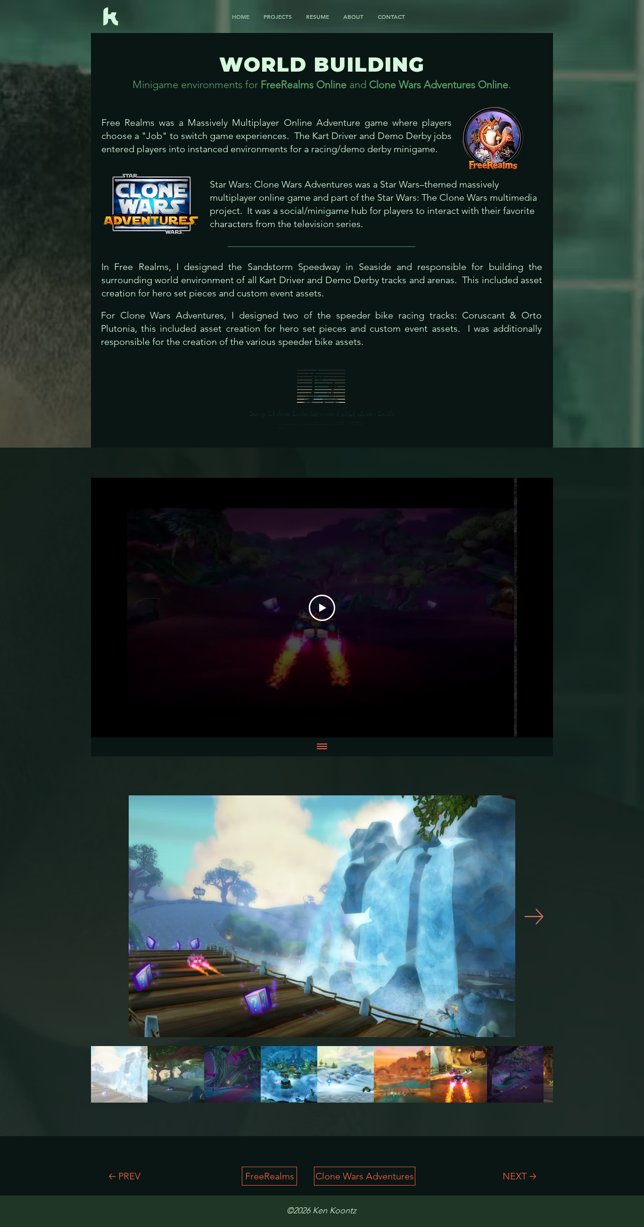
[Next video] (533, 608)
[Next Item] (534, 916)
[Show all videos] (322, 746)
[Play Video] (322, 608)
